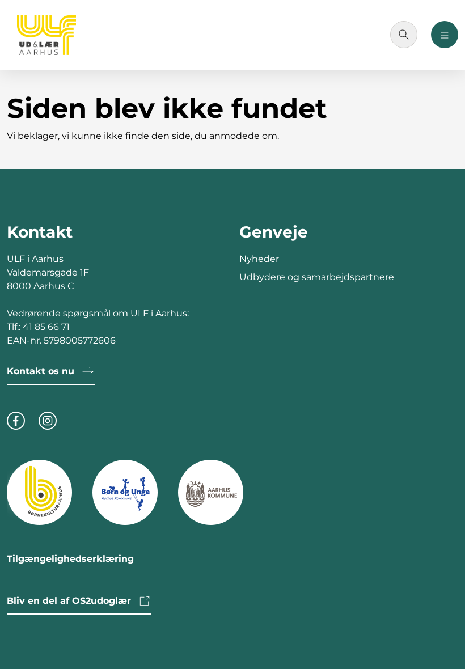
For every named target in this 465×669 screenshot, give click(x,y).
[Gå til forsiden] (46, 35)
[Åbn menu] (444, 34)
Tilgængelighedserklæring (70, 558)
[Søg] (403, 34)
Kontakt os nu (40, 371)
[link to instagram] (48, 419)
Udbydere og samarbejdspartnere (316, 277)
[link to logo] (39, 491)
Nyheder (259, 258)
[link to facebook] (16, 419)
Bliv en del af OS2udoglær (69, 600)
